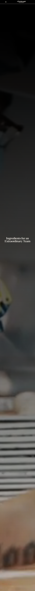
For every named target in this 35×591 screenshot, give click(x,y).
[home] (21, 2)
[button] (6, 2)
